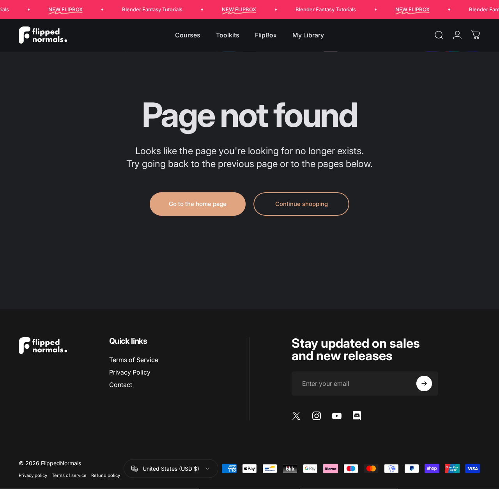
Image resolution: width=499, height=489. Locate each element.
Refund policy (105, 475)
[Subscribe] (424, 383)
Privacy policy (33, 475)
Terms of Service (133, 360)
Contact (120, 385)
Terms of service (69, 475)
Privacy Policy (129, 372)
